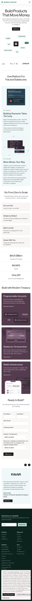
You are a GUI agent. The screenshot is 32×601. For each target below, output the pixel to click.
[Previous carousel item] (25, 465)
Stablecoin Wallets (6, 565)
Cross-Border (5, 547)
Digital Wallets (5, 549)
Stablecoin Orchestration (8, 563)
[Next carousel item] (29, 465)
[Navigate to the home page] (9, 2)
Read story (8, 500)
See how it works (8, 306)
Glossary (19, 539)
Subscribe (22, 524)
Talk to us (16, 29)
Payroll (3, 558)
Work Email (7, 420)
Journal (19, 536)
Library (18, 534)
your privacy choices (13, 572)
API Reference (20, 551)
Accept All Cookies (8, 594)
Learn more (7, 357)
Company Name (8, 427)
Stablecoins (5, 539)
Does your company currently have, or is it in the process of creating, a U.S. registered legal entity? (15, 443)
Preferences (6, 598)
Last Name (20, 414)
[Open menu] (29, 2)
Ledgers (4, 536)
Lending (4, 556)
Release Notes (20, 553)
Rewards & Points (6, 560)
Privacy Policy (21, 590)
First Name (7, 414)
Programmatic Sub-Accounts (6, 568)
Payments (4, 534)
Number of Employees (10, 434)
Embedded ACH (6, 551)
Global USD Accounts (7, 553)
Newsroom (19, 541)
